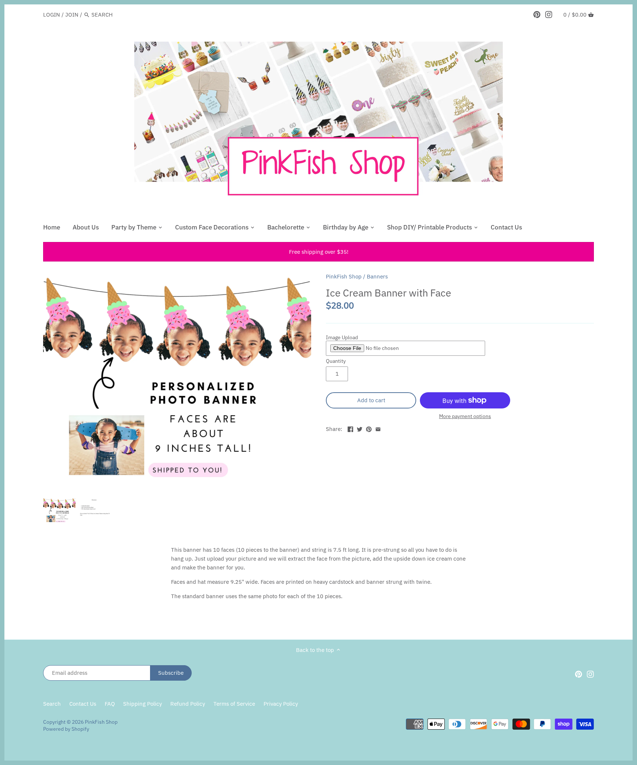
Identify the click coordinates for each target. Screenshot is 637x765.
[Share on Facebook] (350, 428)
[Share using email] (378, 428)
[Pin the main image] (369, 428)
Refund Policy (187, 703)
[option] (59, 510)
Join (72, 14)
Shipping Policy (142, 703)
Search (52, 703)
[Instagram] (548, 14)
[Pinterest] (536, 14)
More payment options (465, 416)
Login (51, 14)
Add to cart (371, 400)
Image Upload (342, 337)
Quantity (336, 361)
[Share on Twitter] (359, 428)
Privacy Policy (281, 703)
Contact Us (82, 703)
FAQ (110, 703)
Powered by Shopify (66, 729)
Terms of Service (234, 703)
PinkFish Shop (344, 276)
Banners (377, 276)
